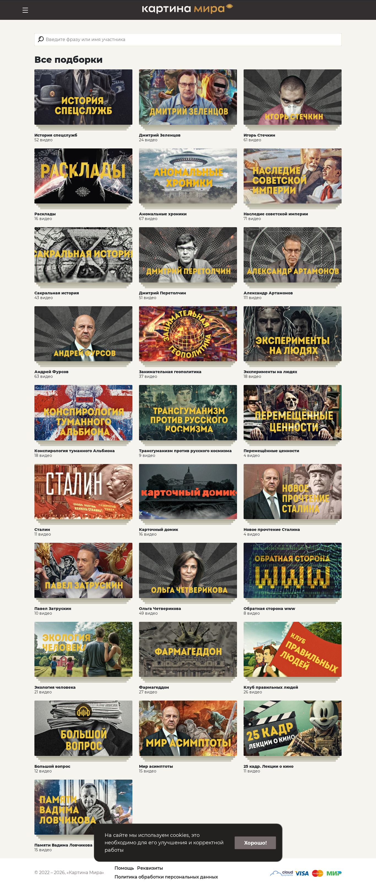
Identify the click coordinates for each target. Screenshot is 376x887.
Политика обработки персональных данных (166, 877)
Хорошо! (255, 843)
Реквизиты (150, 868)
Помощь (124, 868)
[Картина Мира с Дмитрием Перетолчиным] (187, 10)
